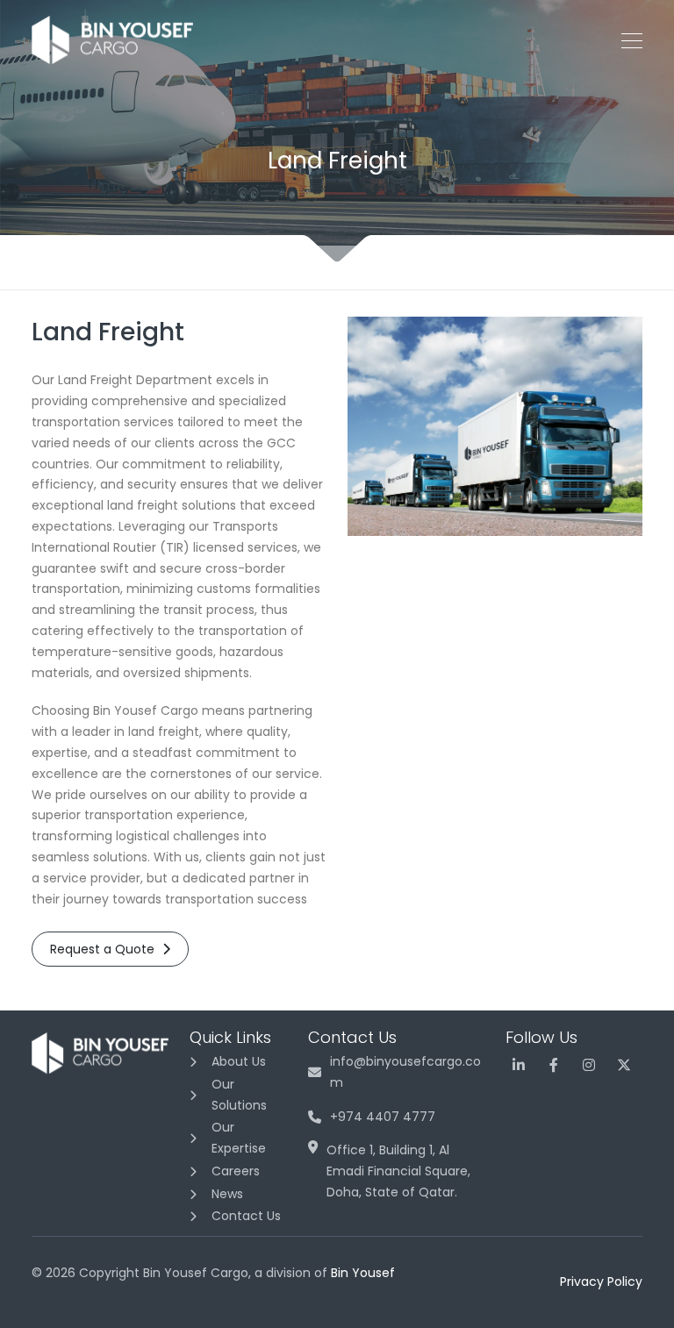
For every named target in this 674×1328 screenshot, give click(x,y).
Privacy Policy (601, 1281)
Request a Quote (104, 949)
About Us (239, 1061)
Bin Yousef (363, 1273)
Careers (236, 1171)
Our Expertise (239, 1137)
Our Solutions (239, 1094)
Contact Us (246, 1215)
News (227, 1194)
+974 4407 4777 (382, 1116)
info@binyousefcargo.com (405, 1072)
